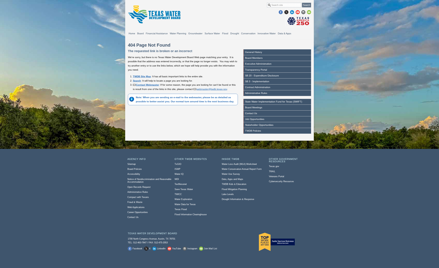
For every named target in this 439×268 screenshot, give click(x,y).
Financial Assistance (157, 33)
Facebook (281, 12)
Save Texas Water (184, 189)
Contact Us (251, 113)
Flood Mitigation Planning (234, 189)
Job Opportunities (254, 119)
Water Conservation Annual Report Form (242, 169)
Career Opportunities (137, 212)
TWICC (178, 194)
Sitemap (131, 164)
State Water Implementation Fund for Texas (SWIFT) (273, 101)
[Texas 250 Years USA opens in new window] (298, 21)
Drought (234, 33)
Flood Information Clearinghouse (191, 214)
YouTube (298, 12)
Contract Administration (257, 87)
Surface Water (212, 33)
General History (253, 52)
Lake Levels (228, 194)
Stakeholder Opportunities (259, 125)
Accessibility (133, 174)
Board (140, 33)
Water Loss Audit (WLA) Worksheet (239, 164)
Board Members (254, 58)
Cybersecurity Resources (281, 181)
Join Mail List (309, 12)
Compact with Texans (138, 197)
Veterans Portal (276, 176)
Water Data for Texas (185, 204)
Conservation (248, 33)
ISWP (177, 169)
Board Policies (134, 169)
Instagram (303, 12)
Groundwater (195, 33)
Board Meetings (253, 107)
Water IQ (179, 174)
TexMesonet (181, 184)
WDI (177, 179)
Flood (225, 33)
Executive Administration (258, 63)
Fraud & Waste (134, 202)
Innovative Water (267, 33)
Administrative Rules (256, 93)
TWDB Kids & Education (234, 184)
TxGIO (178, 164)
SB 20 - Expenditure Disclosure (262, 75)
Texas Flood (181, 209)
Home (132, 33)
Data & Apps (284, 33)
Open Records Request (139, 187)
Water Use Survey (231, 174)
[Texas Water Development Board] (154, 14)
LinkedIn (292, 12)
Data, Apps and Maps (232, 179)
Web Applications (136, 207)
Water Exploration (183, 199)
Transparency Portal (256, 69)
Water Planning (178, 33)
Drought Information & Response (238, 199)
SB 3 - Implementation (257, 81)
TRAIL (272, 171)
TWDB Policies (253, 130)
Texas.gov (274, 166)
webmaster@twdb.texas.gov (212, 89)
